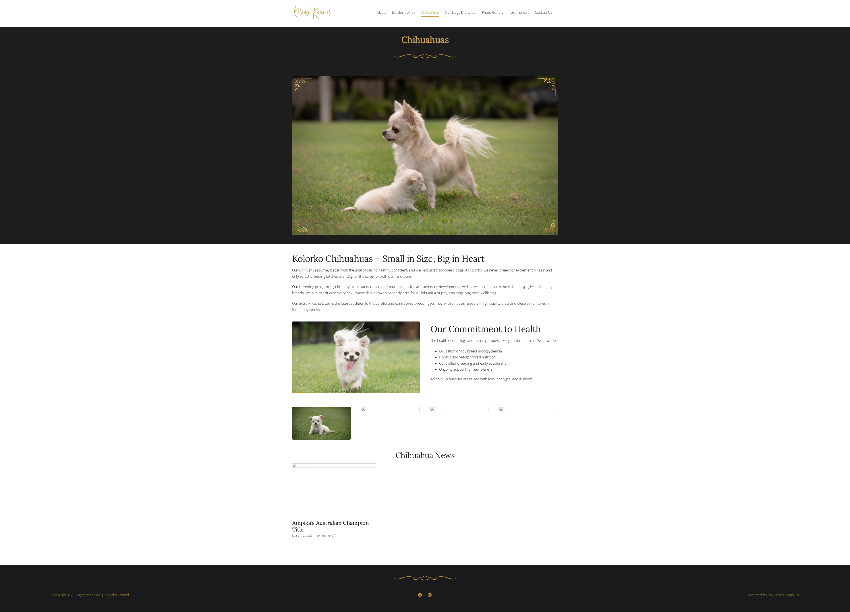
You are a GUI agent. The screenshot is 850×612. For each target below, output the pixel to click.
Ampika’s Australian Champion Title (330, 526)
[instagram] (430, 595)
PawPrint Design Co (783, 595)
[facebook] (420, 595)
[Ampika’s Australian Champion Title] (334, 489)
